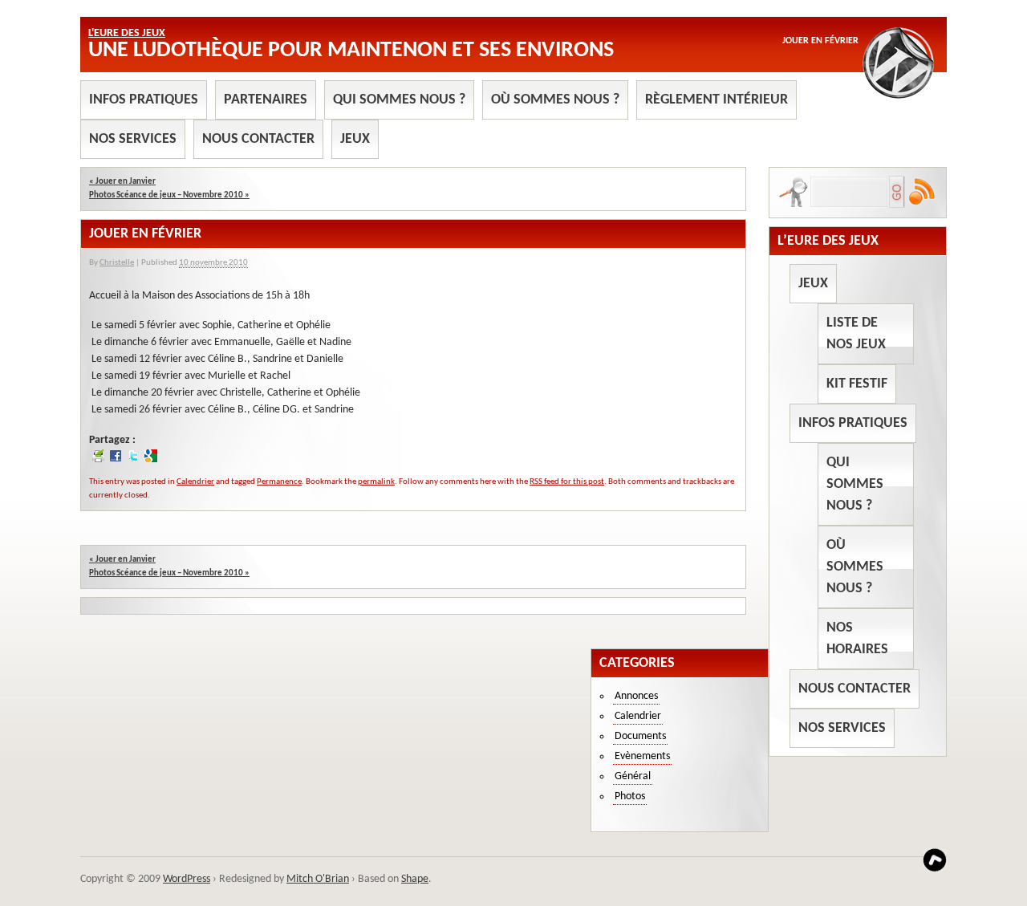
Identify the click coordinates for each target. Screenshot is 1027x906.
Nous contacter (258, 139)
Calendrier (195, 481)
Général (633, 776)
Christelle (116, 262)
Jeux (355, 139)
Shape (414, 879)
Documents (640, 736)
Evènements (642, 756)
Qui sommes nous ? (399, 100)
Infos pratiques (143, 100)
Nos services (133, 139)
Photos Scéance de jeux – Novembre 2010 (169, 195)
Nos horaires (857, 638)
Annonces (636, 696)
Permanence (279, 481)
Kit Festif (856, 384)
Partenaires (265, 100)
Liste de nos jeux (856, 333)
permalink (376, 481)
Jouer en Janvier (122, 181)
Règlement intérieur (716, 100)
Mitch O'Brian (317, 879)
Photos (630, 796)
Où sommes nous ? (555, 100)
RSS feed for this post (567, 481)
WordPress (186, 879)
